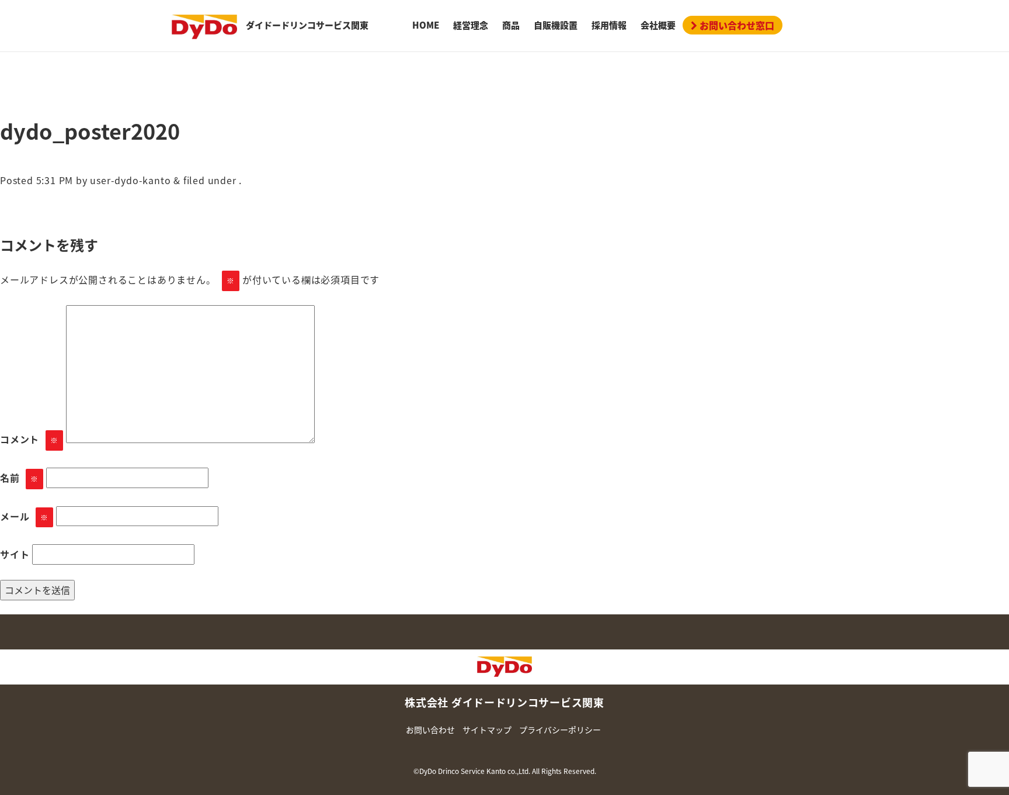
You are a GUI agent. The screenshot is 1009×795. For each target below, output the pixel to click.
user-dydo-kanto (130, 180)
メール (24, 516)
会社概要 (658, 25)
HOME (425, 25)
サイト (14, 554)
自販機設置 (555, 25)
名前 (19, 478)
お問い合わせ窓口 (735, 25)
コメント (29, 439)
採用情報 (609, 25)
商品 (511, 25)
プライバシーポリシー (560, 729)
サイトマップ (487, 729)
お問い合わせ (430, 729)
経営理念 (470, 25)
